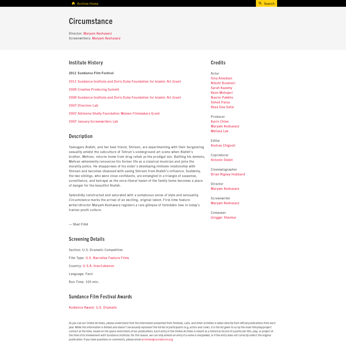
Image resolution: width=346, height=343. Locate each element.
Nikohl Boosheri (223, 83)
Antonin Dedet (222, 160)
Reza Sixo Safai (222, 107)
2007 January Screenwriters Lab (93, 121)
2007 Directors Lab (83, 105)
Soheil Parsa (220, 102)
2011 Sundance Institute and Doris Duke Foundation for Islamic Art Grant (125, 81)
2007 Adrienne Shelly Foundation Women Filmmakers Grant (114, 113)
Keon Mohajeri (222, 92)
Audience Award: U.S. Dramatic (93, 307)
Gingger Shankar (223, 217)
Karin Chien (220, 121)
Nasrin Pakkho (222, 97)
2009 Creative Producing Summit (94, 89)
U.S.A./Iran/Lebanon (98, 266)
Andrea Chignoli (223, 145)
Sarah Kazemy (221, 88)
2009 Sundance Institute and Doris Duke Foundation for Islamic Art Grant (125, 97)
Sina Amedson (221, 78)
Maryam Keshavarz (97, 33)
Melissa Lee (219, 131)
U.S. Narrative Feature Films (107, 258)
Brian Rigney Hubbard (228, 174)
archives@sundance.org (157, 339)
